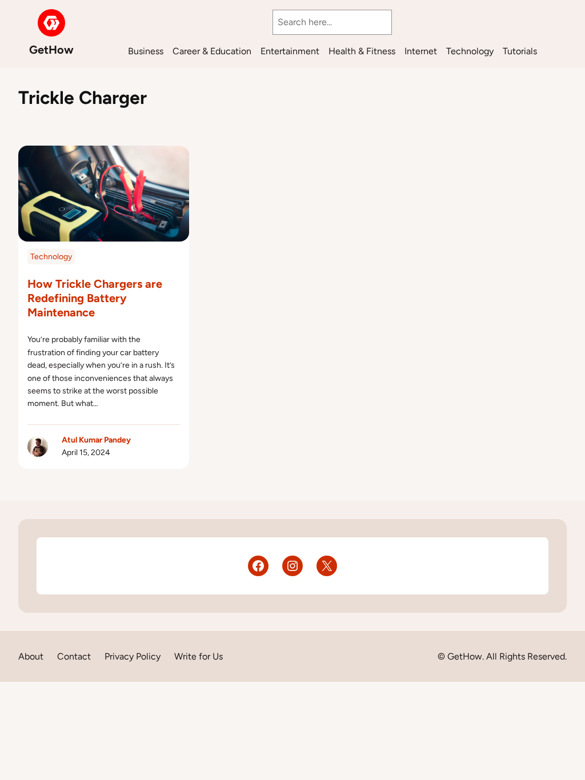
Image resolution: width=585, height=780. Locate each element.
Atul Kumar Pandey (96, 440)
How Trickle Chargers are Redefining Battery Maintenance (94, 298)
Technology (51, 257)
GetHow (51, 50)
